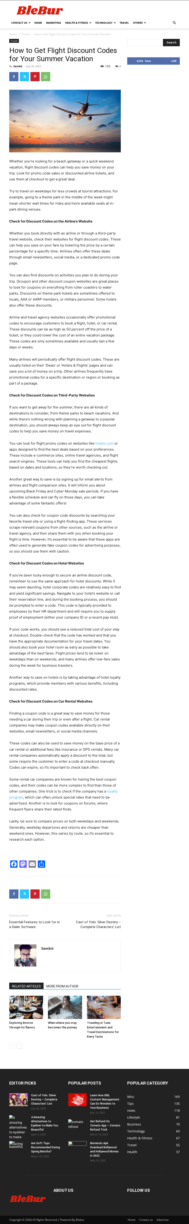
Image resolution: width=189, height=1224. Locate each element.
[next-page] (19, 1046)
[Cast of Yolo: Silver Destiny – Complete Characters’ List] (18, 1099)
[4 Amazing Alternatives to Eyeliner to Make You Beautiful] (18, 1132)
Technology (103, 22)
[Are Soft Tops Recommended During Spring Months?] (18, 1147)
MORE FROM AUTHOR (62, 986)
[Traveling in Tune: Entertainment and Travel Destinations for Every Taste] (104, 1007)
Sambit (17, 66)
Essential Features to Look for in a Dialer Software (34, 924)
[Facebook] (13, 76)
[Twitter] (24, 76)
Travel (124, 22)
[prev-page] (12, 1046)
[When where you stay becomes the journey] (65, 1007)
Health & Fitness (76, 22)
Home (38, 22)
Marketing (53, 22)
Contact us (19, 22)
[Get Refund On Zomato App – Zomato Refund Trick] (77, 1125)
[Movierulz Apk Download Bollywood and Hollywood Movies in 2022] (77, 1147)
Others (138, 22)
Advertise (163, 1220)
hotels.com (104, 443)
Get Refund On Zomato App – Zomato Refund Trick (105, 1125)
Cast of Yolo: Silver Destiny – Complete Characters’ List (98, 924)
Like (174, 61)
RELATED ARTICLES (26, 986)
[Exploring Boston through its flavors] (26, 1007)
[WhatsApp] (45, 76)
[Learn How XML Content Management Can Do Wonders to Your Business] (77, 1099)
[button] (174, 23)
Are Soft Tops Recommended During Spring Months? (45, 1147)
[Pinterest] (35, 76)
